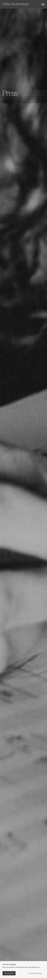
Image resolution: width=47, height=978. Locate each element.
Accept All (9, 973)
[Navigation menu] (43, 4)
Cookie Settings (35, 973)
